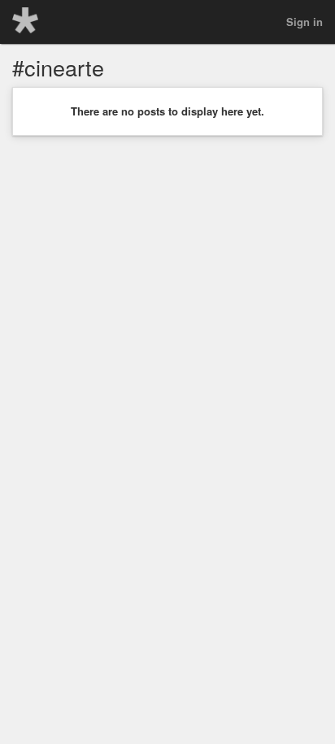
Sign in (304, 21)
